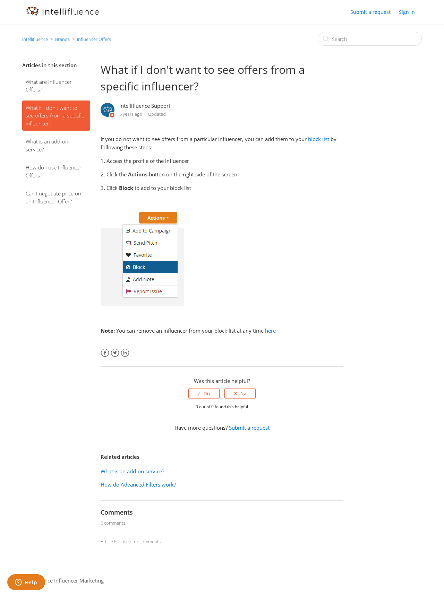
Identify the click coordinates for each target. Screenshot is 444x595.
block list (318, 138)
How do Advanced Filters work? (138, 484)
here (270, 330)
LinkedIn (125, 353)
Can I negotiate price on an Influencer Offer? (53, 197)
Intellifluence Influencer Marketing (63, 580)
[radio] (204, 393)
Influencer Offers (94, 39)
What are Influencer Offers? (49, 85)
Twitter (115, 353)
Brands (62, 39)
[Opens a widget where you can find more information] (26, 583)
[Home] (62, 15)
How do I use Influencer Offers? (54, 171)
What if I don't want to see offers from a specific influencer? (55, 115)
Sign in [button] (407, 12)
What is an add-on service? (47, 145)
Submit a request (370, 12)
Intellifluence (35, 39)
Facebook (105, 353)
